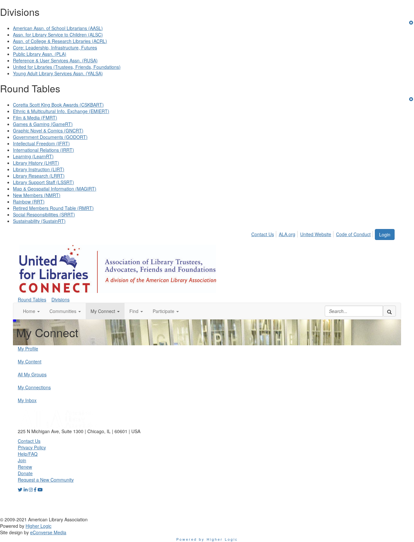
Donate (25, 473)
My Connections (34, 387)
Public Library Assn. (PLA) (39, 54)
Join (22, 460)
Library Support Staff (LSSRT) (43, 182)
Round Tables (32, 299)
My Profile (28, 348)
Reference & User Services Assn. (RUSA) (55, 60)
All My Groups (32, 374)
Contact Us (262, 234)
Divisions (60, 299)
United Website (315, 234)
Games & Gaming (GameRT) (43, 124)
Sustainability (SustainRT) (39, 221)
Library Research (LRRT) (39, 175)
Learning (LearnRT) (33, 156)
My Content (29, 361)
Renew (25, 467)
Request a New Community (46, 479)
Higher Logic (38, 526)
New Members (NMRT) (36, 195)
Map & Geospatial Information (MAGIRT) (54, 188)
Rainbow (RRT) (29, 201)
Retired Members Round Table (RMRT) (53, 208)
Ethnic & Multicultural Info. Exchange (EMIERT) (61, 111)
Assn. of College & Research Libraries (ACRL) (60, 41)
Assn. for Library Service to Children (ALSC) (58, 34)
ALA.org (287, 234)
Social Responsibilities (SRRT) (44, 214)
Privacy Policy (32, 447)
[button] (31, 311)
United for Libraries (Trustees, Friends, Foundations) (67, 67)
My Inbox (27, 400)
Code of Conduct (353, 234)
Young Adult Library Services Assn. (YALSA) (58, 73)
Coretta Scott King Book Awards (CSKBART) (58, 104)
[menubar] (313, 233)
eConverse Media (48, 532)
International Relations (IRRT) (43, 150)
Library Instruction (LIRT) (38, 169)
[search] (389, 311)
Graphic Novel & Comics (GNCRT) (48, 130)
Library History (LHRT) (36, 163)
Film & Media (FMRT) (35, 117)
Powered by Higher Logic (207, 539)
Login (384, 234)
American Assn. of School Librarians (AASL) (58, 28)
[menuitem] (264, 233)
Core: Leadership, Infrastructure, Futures (55, 47)
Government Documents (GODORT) (50, 137)
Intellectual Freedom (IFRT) (41, 143)
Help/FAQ (28, 454)
